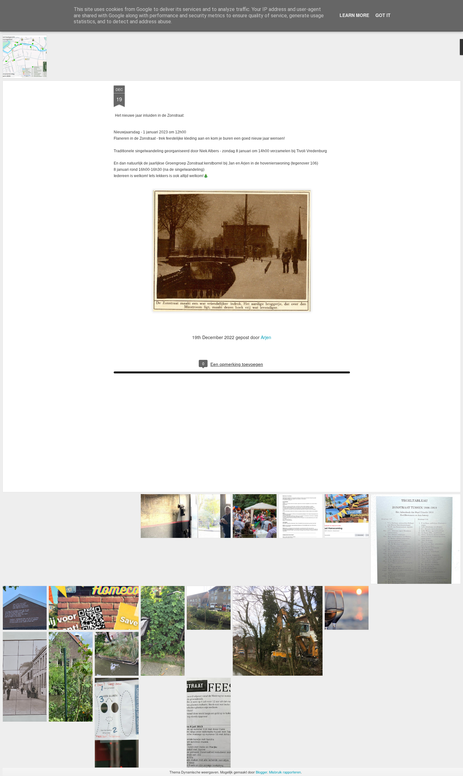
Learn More (354, 15)
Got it (383, 15)
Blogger (261, 771)
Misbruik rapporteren (285, 771)
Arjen (266, 337)
